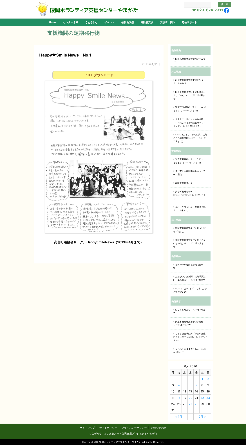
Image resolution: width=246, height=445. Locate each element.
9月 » (202, 416)
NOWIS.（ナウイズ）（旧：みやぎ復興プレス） (190, 290)
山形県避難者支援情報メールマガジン (189, 60)
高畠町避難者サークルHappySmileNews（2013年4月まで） (189, 195)
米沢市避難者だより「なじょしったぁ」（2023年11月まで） (189, 161)
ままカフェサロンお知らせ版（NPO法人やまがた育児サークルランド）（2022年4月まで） (189, 122)
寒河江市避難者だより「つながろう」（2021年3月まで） (189, 109)
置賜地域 (176, 150)
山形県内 (176, 50)
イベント (109, 22)
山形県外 (176, 256)
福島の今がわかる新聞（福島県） (188, 266)
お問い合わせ (158, 427)
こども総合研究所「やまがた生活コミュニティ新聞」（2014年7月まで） (190, 337)
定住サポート (189, 22)
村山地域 (176, 71)
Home (53, 22)
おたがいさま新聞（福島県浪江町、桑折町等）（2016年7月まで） (190, 278)
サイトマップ (87, 427)
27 (190, 404)
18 (178, 397)
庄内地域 (176, 219)
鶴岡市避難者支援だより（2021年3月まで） (189, 230)
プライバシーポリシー (134, 427)
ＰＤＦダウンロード (98, 75)
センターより (70, 22)
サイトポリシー (108, 427)
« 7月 (178, 416)
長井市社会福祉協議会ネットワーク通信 (189, 173)
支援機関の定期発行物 (73, 33)
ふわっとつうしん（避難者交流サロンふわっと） (189, 208)
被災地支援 (127, 22)
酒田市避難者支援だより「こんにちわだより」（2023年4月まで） (189, 243)
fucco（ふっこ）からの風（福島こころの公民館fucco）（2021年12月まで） (190, 138)
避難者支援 (147, 22)
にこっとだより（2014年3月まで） (189, 311)
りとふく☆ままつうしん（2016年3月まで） (189, 350)
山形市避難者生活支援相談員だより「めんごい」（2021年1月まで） (189, 95)
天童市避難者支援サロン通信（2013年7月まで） (188, 323)
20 (190, 397)
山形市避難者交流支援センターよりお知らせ (189, 82)
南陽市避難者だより (185, 183)
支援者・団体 (167, 22)
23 (208, 397)
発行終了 (176, 301)
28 (196, 404)
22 (202, 397)
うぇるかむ (91, 22)
